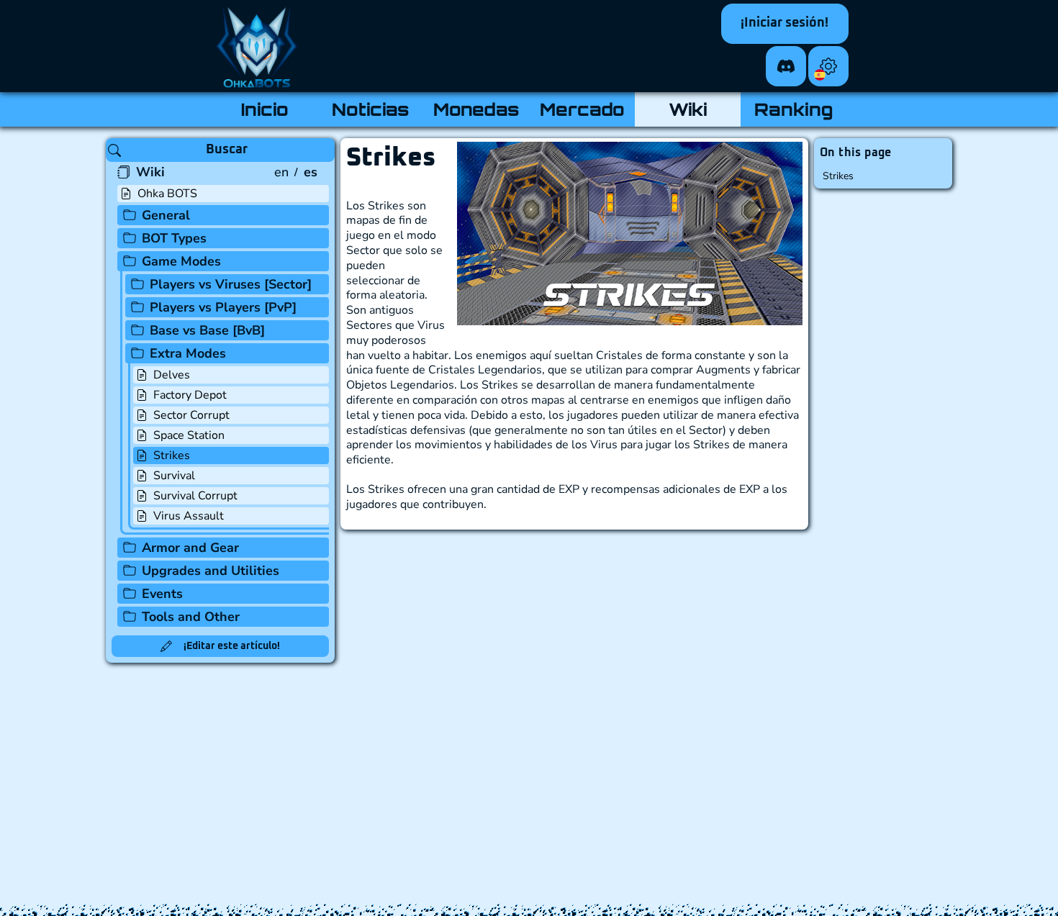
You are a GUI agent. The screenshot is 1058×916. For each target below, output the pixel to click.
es (310, 172)
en (281, 172)
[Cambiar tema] (828, 66)
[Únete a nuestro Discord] (786, 66)
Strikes (838, 176)
